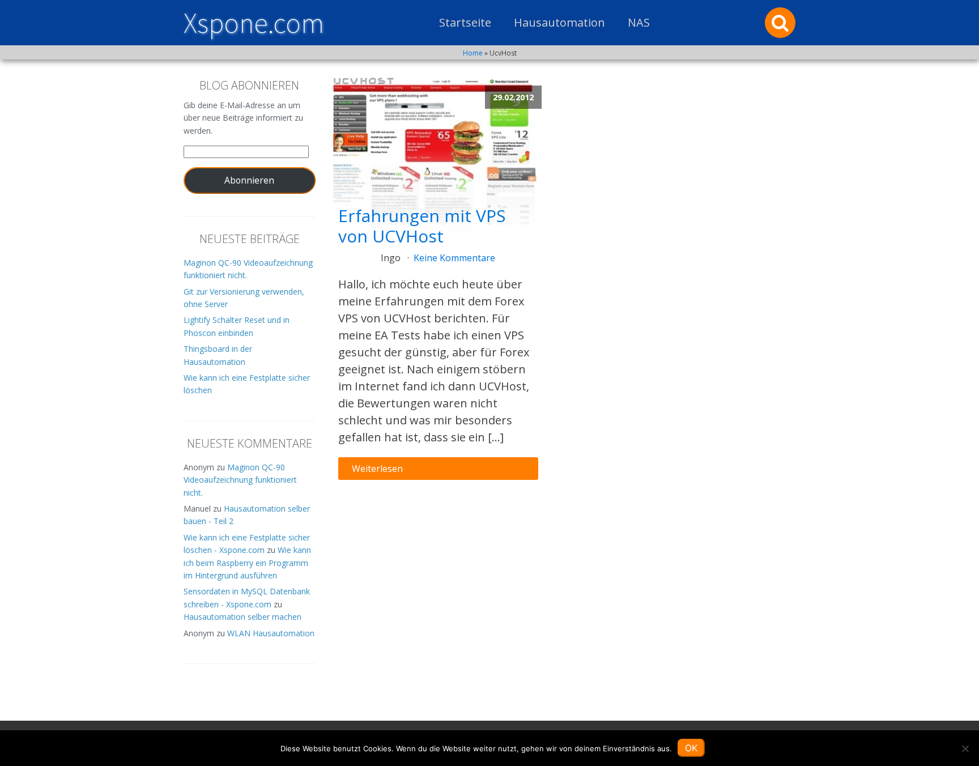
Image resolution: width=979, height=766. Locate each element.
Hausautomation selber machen (242, 616)
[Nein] (965, 748)
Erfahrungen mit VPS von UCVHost (421, 226)
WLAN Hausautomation (270, 633)
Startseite (465, 22)
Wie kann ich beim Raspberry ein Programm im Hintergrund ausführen (247, 562)
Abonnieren (249, 180)
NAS (639, 22)
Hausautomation (559, 22)
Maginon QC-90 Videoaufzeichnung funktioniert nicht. (240, 480)
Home (473, 53)
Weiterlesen (377, 468)
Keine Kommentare (454, 258)
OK (691, 748)
